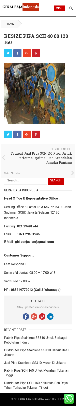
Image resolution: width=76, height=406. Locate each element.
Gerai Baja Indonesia (31, 399)
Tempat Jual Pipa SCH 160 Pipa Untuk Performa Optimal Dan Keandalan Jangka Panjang (41, 158)
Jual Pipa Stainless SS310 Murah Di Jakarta (35, 363)
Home (10, 23)
